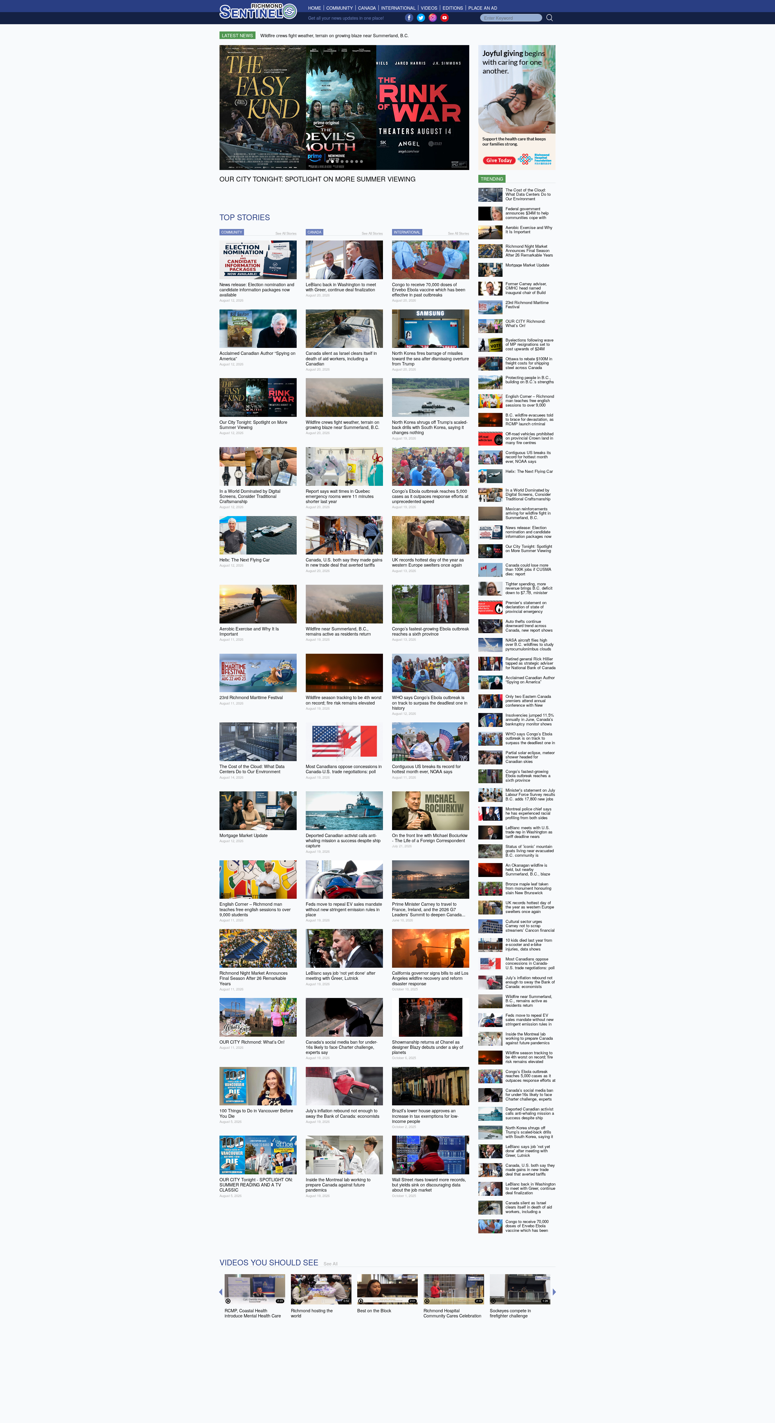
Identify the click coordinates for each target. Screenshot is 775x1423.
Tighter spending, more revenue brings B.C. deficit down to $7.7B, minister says (529, 590)
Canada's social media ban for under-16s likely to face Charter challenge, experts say (529, 1096)
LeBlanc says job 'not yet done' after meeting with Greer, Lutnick (528, 1150)
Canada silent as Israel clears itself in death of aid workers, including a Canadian (529, 1209)
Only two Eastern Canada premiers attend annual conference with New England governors (528, 702)
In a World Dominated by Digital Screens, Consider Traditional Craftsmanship (528, 494)
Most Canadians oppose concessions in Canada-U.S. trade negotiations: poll (530, 963)
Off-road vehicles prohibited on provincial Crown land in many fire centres (529, 438)
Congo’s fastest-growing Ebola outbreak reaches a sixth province (528, 775)
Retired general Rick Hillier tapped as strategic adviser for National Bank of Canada (531, 663)
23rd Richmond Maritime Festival (527, 304)
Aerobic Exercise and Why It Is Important (529, 229)
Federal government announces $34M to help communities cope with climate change (527, 215)
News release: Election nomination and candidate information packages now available (529, 534)
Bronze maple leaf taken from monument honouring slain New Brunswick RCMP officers (528, 890)
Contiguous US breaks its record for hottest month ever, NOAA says (528, 457)
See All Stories (286, 233)
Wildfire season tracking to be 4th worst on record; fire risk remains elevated (529, 1057)
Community (339, 7)
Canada (367, 7)
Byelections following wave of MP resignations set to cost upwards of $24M (529, 344)
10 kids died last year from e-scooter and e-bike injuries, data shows (529, 944)
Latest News (237, 35)
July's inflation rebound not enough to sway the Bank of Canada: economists (530, 982)
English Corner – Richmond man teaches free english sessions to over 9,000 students (530, 402)
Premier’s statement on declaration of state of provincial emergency (526, 607)
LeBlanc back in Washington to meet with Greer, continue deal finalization (531, 1188)
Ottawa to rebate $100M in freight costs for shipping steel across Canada (529, 363)
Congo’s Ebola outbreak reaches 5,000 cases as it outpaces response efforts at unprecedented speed (531, 1078)
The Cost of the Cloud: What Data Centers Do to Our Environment (528, 194)
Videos (429, 7)
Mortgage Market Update (527, 265)
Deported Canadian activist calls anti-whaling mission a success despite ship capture (530, 1115)
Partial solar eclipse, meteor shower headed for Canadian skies (530, 757)
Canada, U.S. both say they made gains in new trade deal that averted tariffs (530, 1169)
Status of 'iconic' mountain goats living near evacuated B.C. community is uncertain (530, 852)
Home (316, 7)
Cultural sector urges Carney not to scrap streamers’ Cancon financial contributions (530, 927)
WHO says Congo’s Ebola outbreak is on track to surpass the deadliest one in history (530, 740)
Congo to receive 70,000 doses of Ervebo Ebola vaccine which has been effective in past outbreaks (529, 1228)
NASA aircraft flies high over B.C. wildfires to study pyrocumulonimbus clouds (530, 644)
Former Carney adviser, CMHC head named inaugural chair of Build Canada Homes (526, 290)
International (398, 7)
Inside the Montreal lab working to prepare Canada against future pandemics (529, 1038)
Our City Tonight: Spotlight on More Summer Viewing (529, 548)
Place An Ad (482, 7)
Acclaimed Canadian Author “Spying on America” (530, 680)
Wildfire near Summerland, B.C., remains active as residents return (529, 1000)
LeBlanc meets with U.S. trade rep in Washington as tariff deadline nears (529, 832)
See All (331, 1263)
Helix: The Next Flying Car (529, 471)
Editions (453, 7)
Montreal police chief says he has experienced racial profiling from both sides (529, 813)
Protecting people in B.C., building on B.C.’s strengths (530, 380)
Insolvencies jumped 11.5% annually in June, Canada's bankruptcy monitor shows (530, 719)
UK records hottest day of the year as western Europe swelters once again (530, 907)
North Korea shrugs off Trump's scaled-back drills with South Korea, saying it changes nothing (529, 1134)
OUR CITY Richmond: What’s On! (526, 323)
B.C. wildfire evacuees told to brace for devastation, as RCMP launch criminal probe (530, 421)
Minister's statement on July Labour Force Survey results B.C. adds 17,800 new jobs (530, 794)
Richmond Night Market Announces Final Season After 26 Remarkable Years (529, 250)
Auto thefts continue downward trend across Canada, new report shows (529, 625)
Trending (492, 178)
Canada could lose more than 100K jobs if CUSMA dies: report (528, 569)
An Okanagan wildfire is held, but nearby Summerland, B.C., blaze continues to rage (528, 871)
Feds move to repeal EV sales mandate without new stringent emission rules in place (530, 1021)
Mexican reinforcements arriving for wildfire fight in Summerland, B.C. (528, 513)
